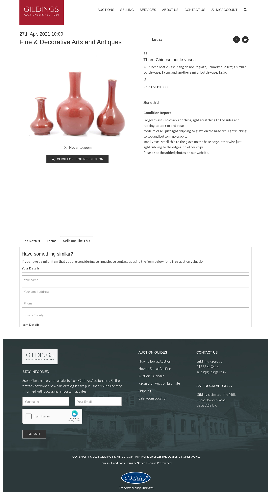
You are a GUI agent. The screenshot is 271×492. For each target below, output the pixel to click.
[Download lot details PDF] (236, 39)
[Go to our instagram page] (181, 102)
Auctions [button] (106, 10)
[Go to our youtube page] (158, 413)
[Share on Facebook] (165, 102)
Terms (51, 241)
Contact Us (195, 10)
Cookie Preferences (160, 463)
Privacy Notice (136, 463)
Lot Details (31, 241)
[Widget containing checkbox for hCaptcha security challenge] (52, 416)
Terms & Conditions (112, 463)
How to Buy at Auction (154, 361)
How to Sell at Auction (154, 369)
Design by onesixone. (184, 456)
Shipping (144, 391)
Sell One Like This (76, 241)
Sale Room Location (152, 398)
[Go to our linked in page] (150, 413)
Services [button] (148, 10)
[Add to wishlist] (245, 39)
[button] (246, 10)
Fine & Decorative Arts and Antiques (70, 42)
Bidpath (148, 488)
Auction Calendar (151, 376)
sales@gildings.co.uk (211, 372)
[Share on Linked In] (174, 102)
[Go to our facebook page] (142, 413)
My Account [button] (226, 10)
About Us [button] (170, 10)
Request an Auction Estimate (159, 383)
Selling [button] (127, 10)
